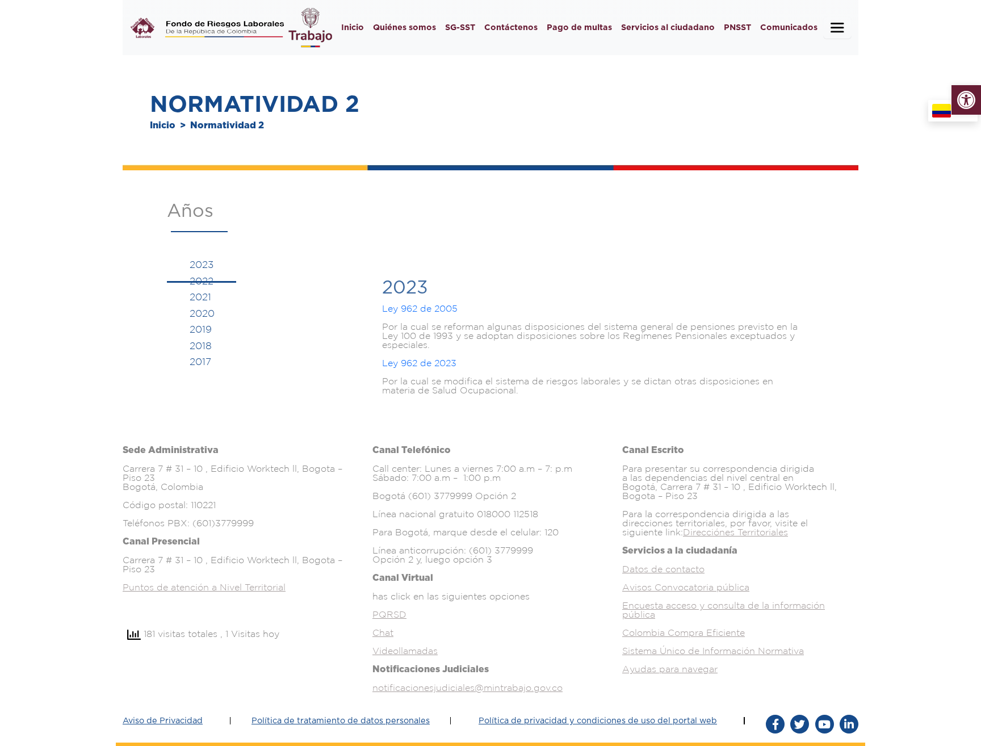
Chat (382, 632)
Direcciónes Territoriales (735, 532)
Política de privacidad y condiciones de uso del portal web (598, 720)
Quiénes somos (404, 27)
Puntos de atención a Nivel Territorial (204, 587)
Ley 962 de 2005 (420, 308)
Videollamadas (405, 651)
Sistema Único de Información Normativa (713, 651)
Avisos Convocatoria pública (685, 587)
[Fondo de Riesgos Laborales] (142, 28)
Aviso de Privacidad (163, 720)
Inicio (352, 27)
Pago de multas (579, 27)
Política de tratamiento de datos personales (340, 720)
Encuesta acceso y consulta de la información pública (723, 609)
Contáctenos (511, 27)
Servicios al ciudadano (668, 27)
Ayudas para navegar (670, 669)
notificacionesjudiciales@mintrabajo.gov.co (467, 687)
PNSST (737, 27)
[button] (966, 100)
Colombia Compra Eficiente (683, 632)
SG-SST (460, 27)
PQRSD (389, 614)
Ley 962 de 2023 (419, 363)
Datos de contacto (663, 569)
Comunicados (789, 27)
